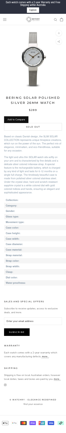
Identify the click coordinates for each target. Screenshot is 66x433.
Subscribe (17, 332)
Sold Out (33, 127)
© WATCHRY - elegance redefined (33, 400)
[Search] (55, 19)
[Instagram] (5, 385)
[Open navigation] (4, 19)
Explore (33, 10)
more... (45, 356)
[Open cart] (61, 19)
